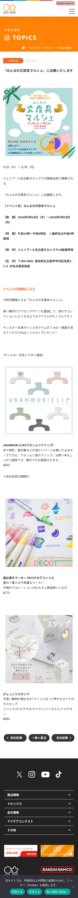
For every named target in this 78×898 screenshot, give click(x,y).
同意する (17, 891)
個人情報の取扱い (57, 891)
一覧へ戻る (39, 738)
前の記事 (16, 738)
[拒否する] (73, 886)
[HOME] (23, 47)
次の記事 (62, 738)
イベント (13, 60)
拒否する (34, 891)
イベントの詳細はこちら (19, 289)
